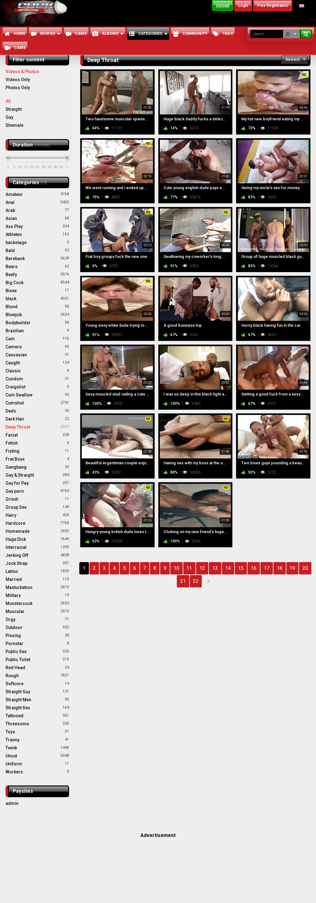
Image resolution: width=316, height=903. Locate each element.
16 (253, 568)
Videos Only (18, 79)
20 (305, 568)
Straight (14, 109)
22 (195, 581)
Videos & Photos (22, 71)
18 (279, 568)
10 (176, 568)
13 (215, 568)
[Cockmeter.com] (41, 13)
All (8, 101)
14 (228, 568)
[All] (291, 34)
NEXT (208, 581)
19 (292, 568)
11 (189, 568)
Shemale (14, 125)
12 (202, 568)
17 (266, 568)
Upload (222, 5)
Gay (9, 117)
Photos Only (18, 87)
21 (183, 581)
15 (240, 568)
